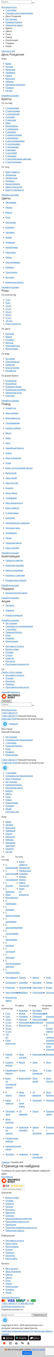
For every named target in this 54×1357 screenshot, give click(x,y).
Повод (9, 37)
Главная (5, 1162)
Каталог (6, 700)
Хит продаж (11, 19)
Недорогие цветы (14, 25)
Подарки (10, 43)
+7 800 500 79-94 (9, 763)
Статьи (9, 655)
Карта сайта (11, 1243)
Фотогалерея (12, 1246)
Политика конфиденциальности (21, 1227)
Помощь (10, 684)
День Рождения (13, 16)
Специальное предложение (19, 13)
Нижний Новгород (11, 692)
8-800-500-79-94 (9, 719)
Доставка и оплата (15, 646)
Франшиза (11, 1224)
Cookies (5, 1334)
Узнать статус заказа (12, 672)
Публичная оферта (15, 1230)
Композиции (12, 40)
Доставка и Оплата (15, 675)
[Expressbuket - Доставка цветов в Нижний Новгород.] (11, 696)
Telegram (13, 723)
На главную (7, 1176)
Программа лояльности (17, 664)
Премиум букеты (14, 22)
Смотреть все (8, 51)
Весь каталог (12, 1268)
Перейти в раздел (10, 95)
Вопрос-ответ (12, 649)
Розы (8, 34)
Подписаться (39, 1314)
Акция (8, 46)
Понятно (27, 1353)
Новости (10, 658)
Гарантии (10, 1255)
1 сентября (11, 10)
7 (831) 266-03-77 (9, 713)
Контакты (10, 661)
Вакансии (10, 1212)
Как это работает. (40, 1349)
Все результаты (9, 7)
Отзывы (9, 652)
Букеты (9, 28)
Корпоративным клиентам (19, 1218)
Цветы (9, 31)
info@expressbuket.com (13, 1306)
